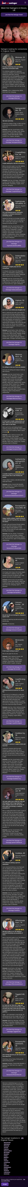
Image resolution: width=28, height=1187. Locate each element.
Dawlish (6, 1169)
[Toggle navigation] (25, 2)
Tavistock (6, 1170)
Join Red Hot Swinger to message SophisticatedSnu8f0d (14, 243)
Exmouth (6, 1165)
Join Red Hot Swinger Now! (14, 15)
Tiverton (6, 1160)
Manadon (6, 1154)
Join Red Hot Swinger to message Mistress (14, 97)
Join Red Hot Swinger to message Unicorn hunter (14, 629)
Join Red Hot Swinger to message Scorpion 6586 (14, 448)
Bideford (6, 1157)
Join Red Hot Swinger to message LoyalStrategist (14, 722)
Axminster (6, 1174)
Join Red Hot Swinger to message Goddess (14, 909)
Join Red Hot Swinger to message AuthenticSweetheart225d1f (14, 493)
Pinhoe (6, 1155)
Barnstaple (7, 1152)
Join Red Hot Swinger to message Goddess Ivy (14, 777)
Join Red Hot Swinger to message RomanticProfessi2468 (14, 546)
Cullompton (7, 1172)
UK (22, 1138)
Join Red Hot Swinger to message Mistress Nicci (14, 397)
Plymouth (6, 1146)
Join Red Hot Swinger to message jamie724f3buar (14, 841)
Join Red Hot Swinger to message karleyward (14, 591)
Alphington (7, 1144)
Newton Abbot (8, 1150)
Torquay (6, 1147)
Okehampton (7, 1167)
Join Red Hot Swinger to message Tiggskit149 (14, 1030)
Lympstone (7, 1162)
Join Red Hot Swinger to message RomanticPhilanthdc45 (14, 1073)
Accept (5, 1184)
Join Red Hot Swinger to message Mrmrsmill (14, 668)
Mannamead (7, 1142)
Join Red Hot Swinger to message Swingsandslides (14, 141)
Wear (5, 1164)
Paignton (6, 1149)
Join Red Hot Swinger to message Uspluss (14, 343)
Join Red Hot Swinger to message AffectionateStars (14, 983)
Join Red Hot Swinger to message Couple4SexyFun (14, 190)
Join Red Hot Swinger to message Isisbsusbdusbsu (14, 289)
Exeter (5, 1159)
